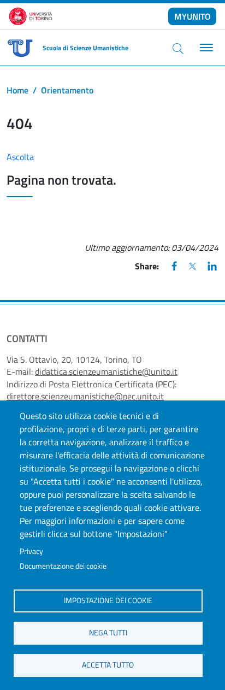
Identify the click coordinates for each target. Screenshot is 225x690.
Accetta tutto (108, 664)
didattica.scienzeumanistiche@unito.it (106, 371)
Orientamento (67, 90)
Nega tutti (108, 632)
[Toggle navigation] (205, 47)
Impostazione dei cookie (108, 600)
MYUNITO (192, 16)
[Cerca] (178, 48)
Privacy (31, 551)
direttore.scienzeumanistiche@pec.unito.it (85, 396)
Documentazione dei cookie (63, 566)
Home (17, 90)
